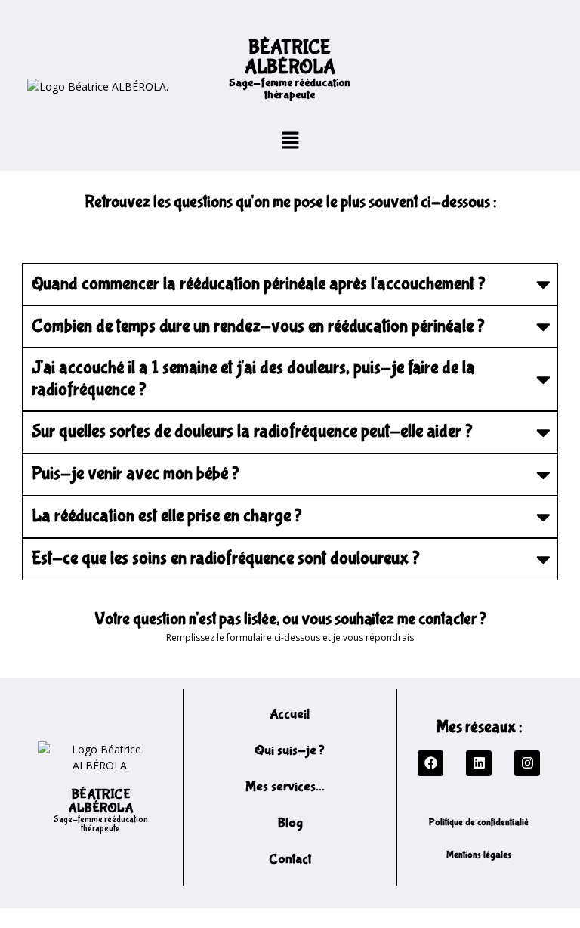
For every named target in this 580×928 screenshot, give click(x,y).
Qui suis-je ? (290, 751)
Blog (290, 823)
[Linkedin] (479, 763)
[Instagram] (527, 763)
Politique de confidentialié (479, 822)
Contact (290, 860)
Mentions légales (478, 855)
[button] (290, 140)
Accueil (290, 714)
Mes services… (285, 787)
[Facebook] (430, 763)
